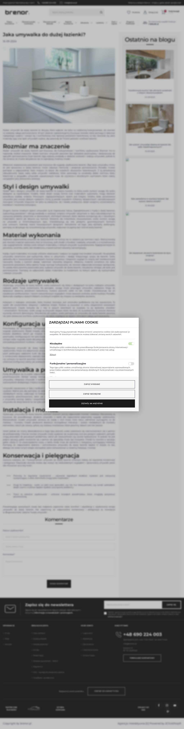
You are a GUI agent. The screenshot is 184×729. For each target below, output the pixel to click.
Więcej (53, 354)
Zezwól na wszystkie (92, 403)
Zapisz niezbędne (92, 394)
